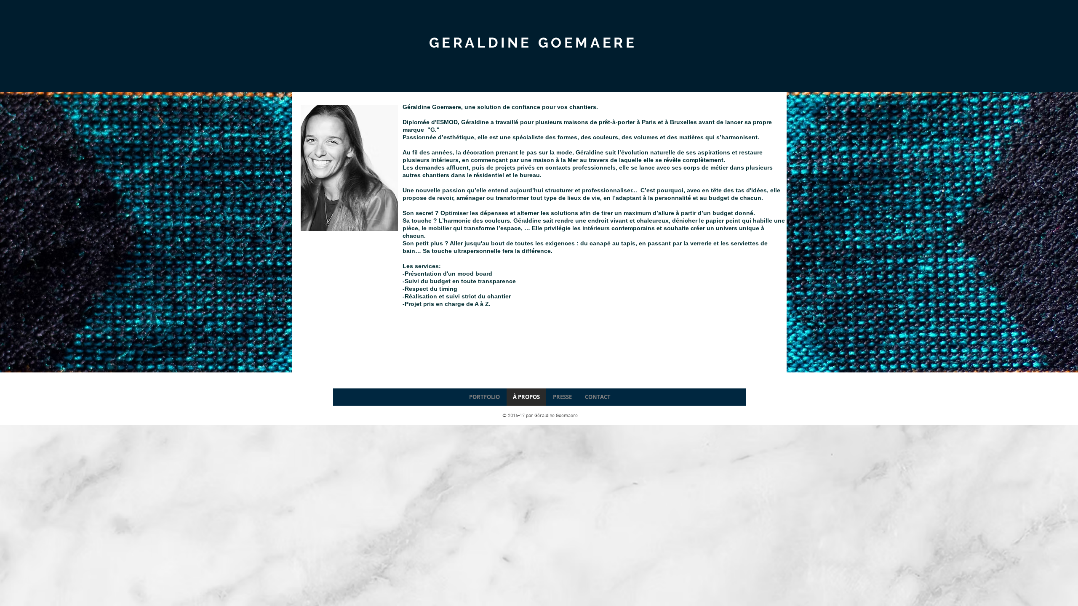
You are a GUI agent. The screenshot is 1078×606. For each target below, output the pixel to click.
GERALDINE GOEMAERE (533, 43)
